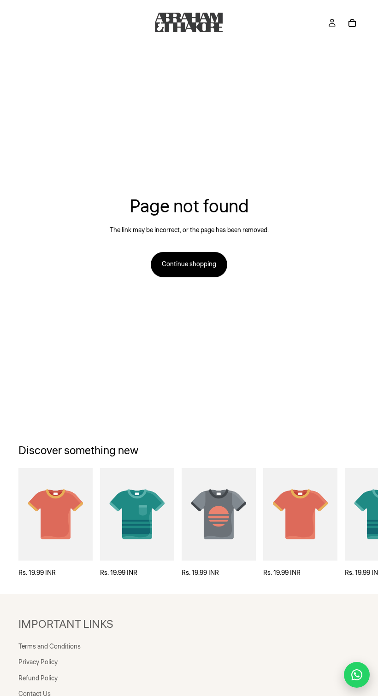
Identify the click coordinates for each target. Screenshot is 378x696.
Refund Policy (38, 678)
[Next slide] (349, 523)
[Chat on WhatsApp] (357, 675)
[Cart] (352, 23)
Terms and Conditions (49, 646)
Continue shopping (189, 264)
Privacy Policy (38, 662)
